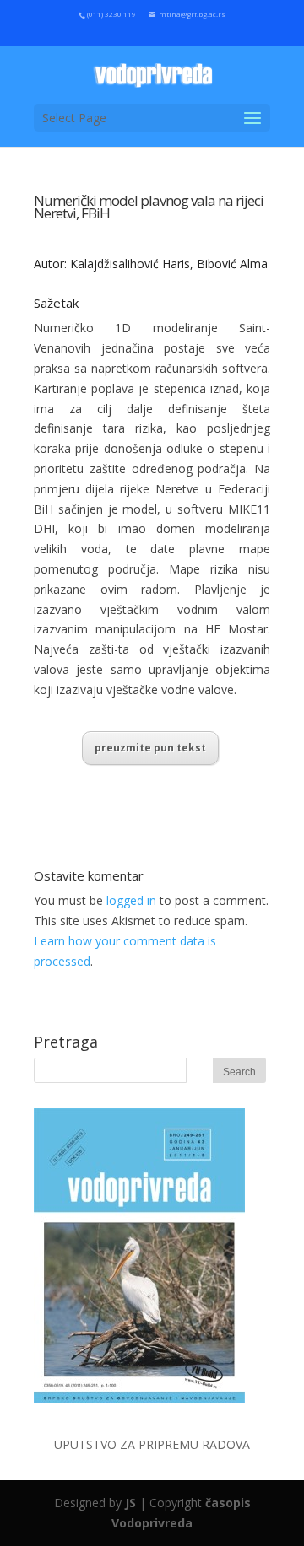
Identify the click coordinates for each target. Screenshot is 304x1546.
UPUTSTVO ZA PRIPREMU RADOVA (152, 1444)
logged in (131, 900)
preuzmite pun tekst (150, 748)
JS (130, 1503)
